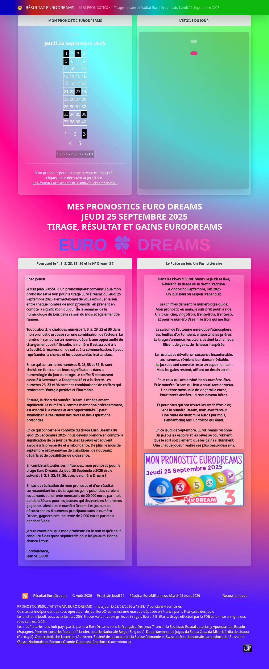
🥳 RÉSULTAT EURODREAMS (45, 7)
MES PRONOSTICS (93, 7)
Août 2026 (84, 595)
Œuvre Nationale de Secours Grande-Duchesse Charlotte (62, 641)
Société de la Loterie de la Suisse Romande (127, 636)
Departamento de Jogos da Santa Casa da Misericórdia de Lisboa (197, 631)
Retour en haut (235, 595)
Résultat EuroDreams (50, 595)
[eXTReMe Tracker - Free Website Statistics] (247, 647)
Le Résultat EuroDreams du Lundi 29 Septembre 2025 (75, 183)
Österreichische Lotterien (55, 636)
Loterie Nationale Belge (109, 631)
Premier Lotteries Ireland (55, 631)
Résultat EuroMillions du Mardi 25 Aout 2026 (164, 595)
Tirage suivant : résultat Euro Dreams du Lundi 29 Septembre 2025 (166, 7)
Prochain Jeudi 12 (110, 595)
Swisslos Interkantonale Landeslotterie (197, 636)
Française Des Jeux (136, 626)
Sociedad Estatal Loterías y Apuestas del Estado (207, 626)
